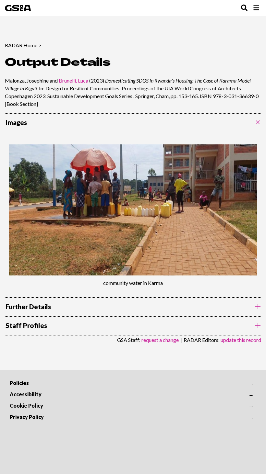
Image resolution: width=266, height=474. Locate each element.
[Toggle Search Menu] (244, 8)
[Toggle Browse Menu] (256, 8)
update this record (241, 340)
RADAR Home (21, 45)
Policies (19, 383)
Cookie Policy (26, 405)
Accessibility (26, 394)
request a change (160, 340)
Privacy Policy (27, 417)
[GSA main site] (18, 8)
